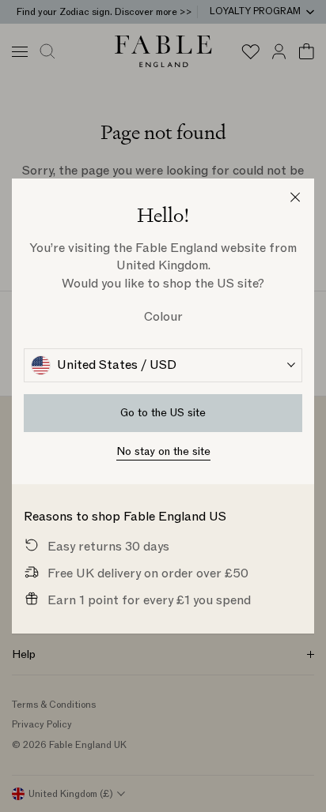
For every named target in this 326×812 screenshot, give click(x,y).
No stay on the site (163, 451)
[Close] (295, 197)
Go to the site (163, 412)
